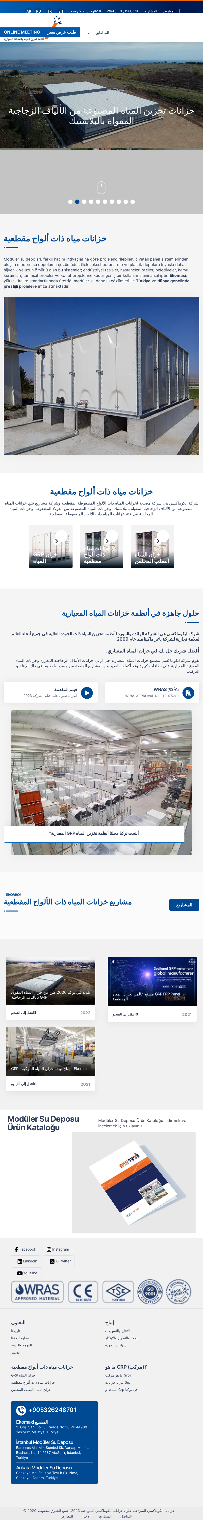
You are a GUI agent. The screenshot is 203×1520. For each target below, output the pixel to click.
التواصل (126, 1516)
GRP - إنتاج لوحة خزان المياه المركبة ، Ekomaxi (49, 1068)
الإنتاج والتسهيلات (117, 1331)
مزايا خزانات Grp (117, 1382)
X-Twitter (63, 1261)
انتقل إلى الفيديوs (23, 1012)
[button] (70, 202)
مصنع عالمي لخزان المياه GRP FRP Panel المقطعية (146, 996)
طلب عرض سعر (62, 32)
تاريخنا (15, 1331)
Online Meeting (22, 32)
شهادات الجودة (116, 1345)
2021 (187, 1014)
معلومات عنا (20, 1338)
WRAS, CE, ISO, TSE (123, 11)
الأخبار (86, 1516)
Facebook (28, 1249)
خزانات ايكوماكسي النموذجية (154, 1510)
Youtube (30, 1273)
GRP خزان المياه (23, 1375)
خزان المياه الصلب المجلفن (31, 1389)
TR (49, 11)
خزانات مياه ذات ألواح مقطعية (33, 1382)
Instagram (60, 1249)
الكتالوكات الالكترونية (86, 11)
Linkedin (30, 1261)
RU (38, 11)
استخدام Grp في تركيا (121, 1389)
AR (28, 11)
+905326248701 (52, 1410)
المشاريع (151, 11)
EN (60, 11)
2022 (85, 1012)
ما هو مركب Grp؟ (118, 1375)
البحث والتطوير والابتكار (122, 1338)
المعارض (169, 11)
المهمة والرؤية (21, 1345)
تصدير (15, 1352)
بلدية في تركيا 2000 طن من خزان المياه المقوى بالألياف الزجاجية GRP (50, 995)
